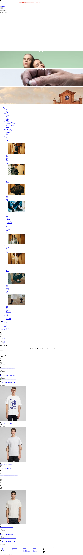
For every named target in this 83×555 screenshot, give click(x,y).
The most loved (8, 324)
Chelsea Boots (7, 198)
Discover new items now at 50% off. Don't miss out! (28, 2)
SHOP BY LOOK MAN (9, 124)
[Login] (0, 336)
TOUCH (7, 215)
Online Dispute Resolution (26, 551)
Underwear (7, 161)
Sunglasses (7, 182)
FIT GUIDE (5, 322)
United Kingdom (2, 6)
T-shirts (7, 158)
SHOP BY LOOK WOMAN (10, 125)
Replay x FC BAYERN (9, 130)
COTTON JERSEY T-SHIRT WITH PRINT (6, 423)
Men (4, 108)
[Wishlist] (0, 335)
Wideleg (7, 230)
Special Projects (35, 551)
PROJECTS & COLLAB (7, 129)
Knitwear (7, 156)
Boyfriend (7, 228)
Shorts (6, 251)
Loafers (7, 199)
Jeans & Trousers (8, 310)
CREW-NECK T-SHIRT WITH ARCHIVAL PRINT (7, 382)
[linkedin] (44, 551)
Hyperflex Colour (9, 223)
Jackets (6, 155)
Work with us (35, 550)
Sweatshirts (7, 247)
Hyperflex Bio (9, 221)
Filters (1, 350)
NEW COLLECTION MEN (9, 122)
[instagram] (43, 548)
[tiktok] (43, 552)
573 (6, 217)
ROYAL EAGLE (8, 133)
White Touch (7, 127)
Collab (3, 550)
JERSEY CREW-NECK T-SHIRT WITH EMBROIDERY (8, 375)
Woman (5, 326)
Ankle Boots (7, 197)
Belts (6, 178)
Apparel (7, 114)
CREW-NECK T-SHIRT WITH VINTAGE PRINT (7, 368)
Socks (6, 162)
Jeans (6, 109)
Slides (6, 292)
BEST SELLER (4, 329)
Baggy (6, 231)
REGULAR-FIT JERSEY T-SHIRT (5, 471)
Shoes (6, 111)
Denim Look (7, 325)
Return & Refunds (14, 548)
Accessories (7, 110)
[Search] (1, 334)
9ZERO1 (7, 134)
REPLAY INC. (8, 132)
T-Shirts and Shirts (8, 318)
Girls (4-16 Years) (8, 119)
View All (7, 112)
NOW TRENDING (6, 126)
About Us (34, 548)
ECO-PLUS (7, 307)
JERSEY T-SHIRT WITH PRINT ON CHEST (6, 534)
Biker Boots (7, 289)
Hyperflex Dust (9, 220)
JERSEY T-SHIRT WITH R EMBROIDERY (6, 527)
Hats (6, 268)
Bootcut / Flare (8, 229)
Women (5, 113)
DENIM (3, 321)
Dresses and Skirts (8, 319)
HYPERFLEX (8, 219)
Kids (4, 117)
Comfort (7, 139)
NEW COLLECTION (7, 121)
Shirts (6, 157)
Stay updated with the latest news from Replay (58, 547)
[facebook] (43, 549)
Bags (6, 176)
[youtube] (43, 550)
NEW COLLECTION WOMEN (10, 123)
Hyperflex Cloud (9, 222)
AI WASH (7, 213)
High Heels (7, 291)
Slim (6, 137)
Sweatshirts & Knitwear (9, 317)
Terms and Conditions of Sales (27, 549)
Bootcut (7, 141)
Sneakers (7, 196)
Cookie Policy (25, 550)
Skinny (6, 226)
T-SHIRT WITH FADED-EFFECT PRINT (6, 464)
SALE (3, 107)
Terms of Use (24, 548)
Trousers (7, 160)
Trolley (6, 177)
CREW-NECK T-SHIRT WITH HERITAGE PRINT (7, 541)
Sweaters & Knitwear (8, 312)
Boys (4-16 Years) (8, 118)
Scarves (7, 180)
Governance (34, 549)
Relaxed (7, 140)
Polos (6, 159)
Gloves (6, 181)
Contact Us (13, 549)
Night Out (7, 128)
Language (2, 7)
